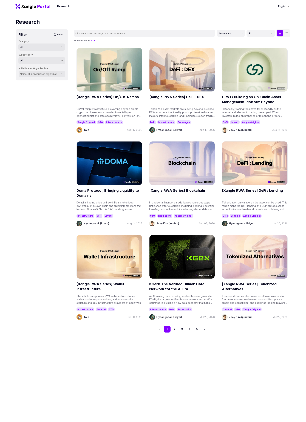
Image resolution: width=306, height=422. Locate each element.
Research (63, 6)
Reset (60, 34)
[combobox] (284, 6)
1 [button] (167, 329)
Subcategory (25, 54)
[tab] (280, 33)
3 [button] (182, 329)
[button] (204, 329)
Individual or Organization (33, 68)
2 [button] (174, 329)
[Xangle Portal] (33, 6)
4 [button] (189, 329)
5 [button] (197, 329)
